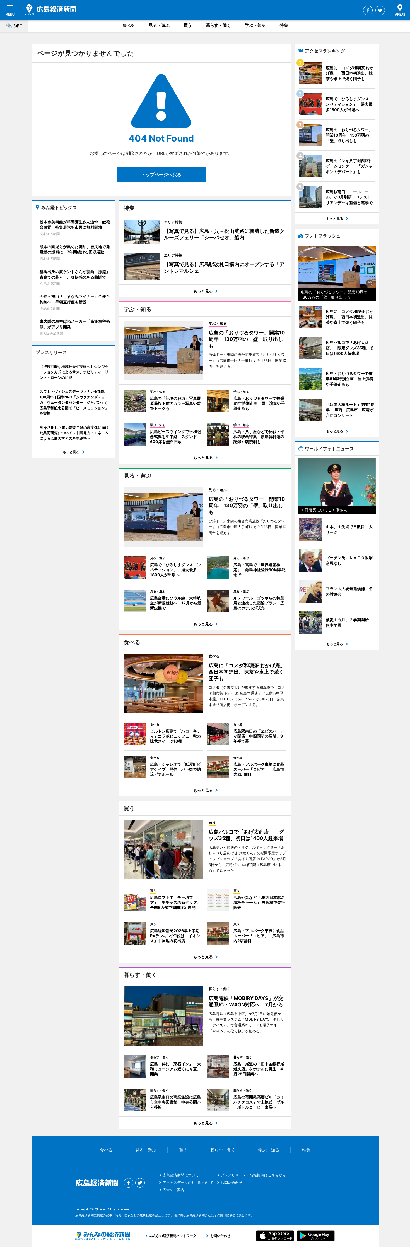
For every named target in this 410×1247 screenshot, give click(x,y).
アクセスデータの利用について (188, 1182)
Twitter (380, 10)
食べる (128, 25)
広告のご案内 (173, 1190)
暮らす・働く (218, 25)
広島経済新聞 (50, 9)
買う (188, 25)
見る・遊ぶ (159, 25)
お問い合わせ (231, 1182)
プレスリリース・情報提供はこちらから (253, 1175)
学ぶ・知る (255, 25)
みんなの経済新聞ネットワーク (102, 1236)
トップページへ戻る (161, 174)
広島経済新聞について (181, 1175)
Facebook (368, 10)
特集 (284, 25)
